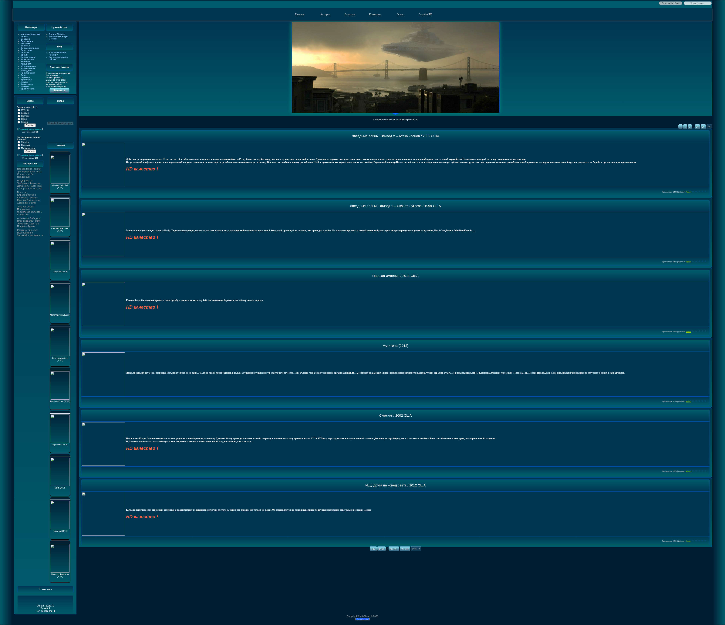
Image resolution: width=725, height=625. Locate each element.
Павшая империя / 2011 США (395, 276)
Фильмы (25, 142)
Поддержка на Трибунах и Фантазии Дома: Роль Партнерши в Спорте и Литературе (29, 184)
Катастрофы (27, 59)
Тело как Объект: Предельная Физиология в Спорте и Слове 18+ (29, 210)
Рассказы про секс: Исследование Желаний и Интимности (30, 233)
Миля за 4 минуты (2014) (60, 575)
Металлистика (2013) (60, 315)
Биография (27, 41)
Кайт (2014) (60, 488)
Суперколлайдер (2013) (60, 359)
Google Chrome (57, 34)
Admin (688, 192)
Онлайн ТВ (425, 14)
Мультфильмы (28, 66)
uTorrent (53, 39)
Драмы (24, 55)
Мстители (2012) (395, 346)
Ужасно (24, 122)
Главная (300, 14)
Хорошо (25, 113)
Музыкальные (28, 68)
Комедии (25, 61)
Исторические (28, 57)
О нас (400, 14)
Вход (677, 3)
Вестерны (26, 43)
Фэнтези (25, 86)
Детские (25, 52)
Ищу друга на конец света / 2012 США (395, 485)
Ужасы (24, 82)
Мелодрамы (27, 70)
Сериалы (25, 77)
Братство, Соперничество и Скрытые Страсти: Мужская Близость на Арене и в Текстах (28, 197)
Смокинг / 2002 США (395, 415)
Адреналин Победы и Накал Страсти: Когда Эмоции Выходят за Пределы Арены (28, 222)
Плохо (24, 119)
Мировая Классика (30, 34)
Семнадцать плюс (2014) (60, 229)
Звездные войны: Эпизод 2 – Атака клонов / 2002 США (395, 136)
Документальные (30, 48)
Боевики (25, 39)
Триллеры (26, 80)
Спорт (24, 75)
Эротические (27, 89)
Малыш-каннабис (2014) (60, 186)
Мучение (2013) (60, 444)
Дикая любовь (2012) (60, 401)
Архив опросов (35, 129)
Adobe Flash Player (58, 36)
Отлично (25, 110)
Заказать (350, 14)
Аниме (24, 36)
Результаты (23, 129)
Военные (25, 46)
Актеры (325, 14)
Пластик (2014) (60, 531)
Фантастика (27, 84)
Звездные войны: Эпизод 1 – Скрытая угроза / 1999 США (395, 206)
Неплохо (25, 116)
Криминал (26, 64)
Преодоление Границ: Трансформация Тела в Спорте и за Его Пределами (29, 173)
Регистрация (667, 3)
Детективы (26, 50)
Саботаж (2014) (60, 271)
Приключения (28, 73)
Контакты (375, 14)
